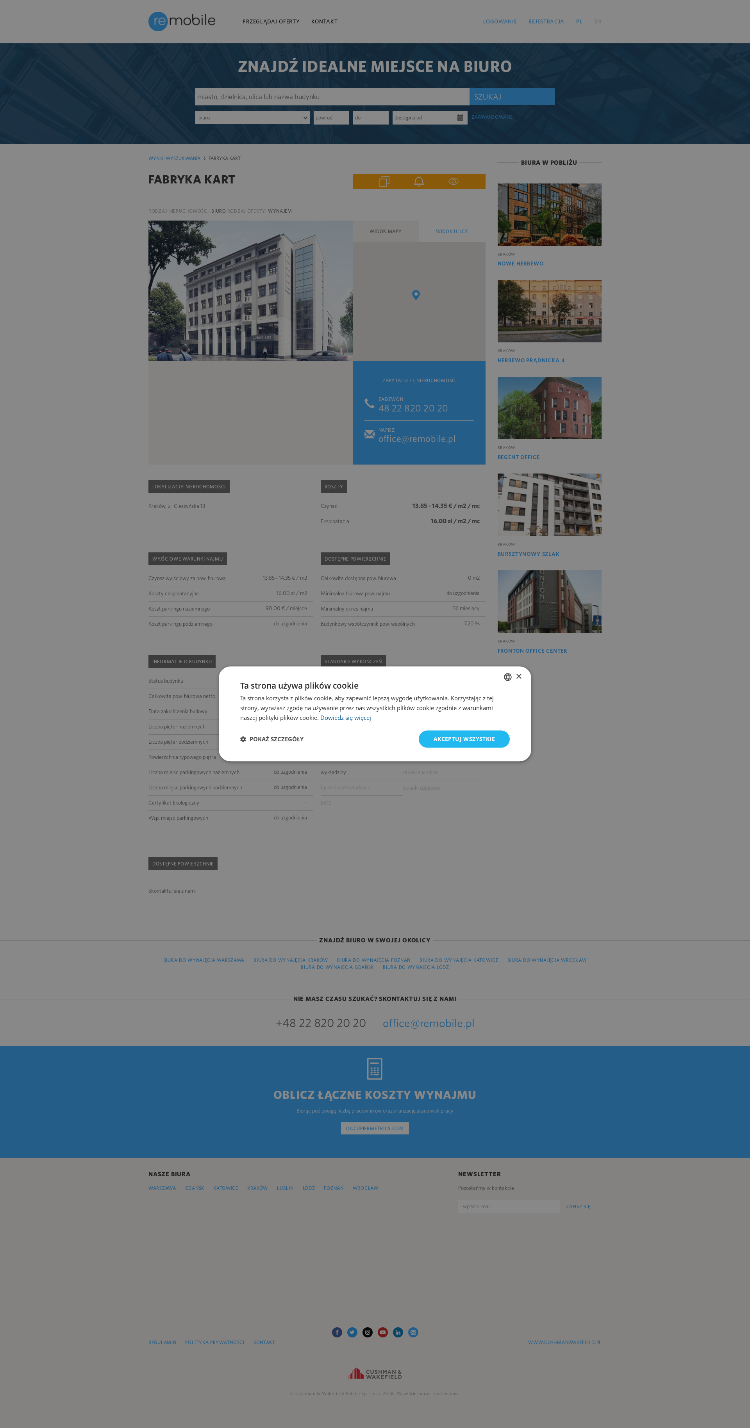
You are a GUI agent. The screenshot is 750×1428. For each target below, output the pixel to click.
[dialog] (375, 713)
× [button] (518, 677)
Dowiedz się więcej (345, 717)
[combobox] (508, 677)
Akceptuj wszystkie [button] (464, 738)
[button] (272, 739)
